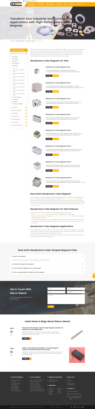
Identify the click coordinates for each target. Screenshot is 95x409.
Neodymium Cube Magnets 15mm (58, 162)
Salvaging (51, 391)
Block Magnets (15, 59)
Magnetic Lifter (52, 381)
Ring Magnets (15, 61)
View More (49, 75)
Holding (50, 393)
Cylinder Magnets (16, 63)
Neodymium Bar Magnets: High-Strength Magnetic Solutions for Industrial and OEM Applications (42, 329)
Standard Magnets (31, 4)
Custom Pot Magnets (34, 383)
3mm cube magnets (56, 216)
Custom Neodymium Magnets (36, 380)
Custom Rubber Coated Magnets (37, 389)
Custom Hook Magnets (35, 384)
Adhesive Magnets (15, 119)
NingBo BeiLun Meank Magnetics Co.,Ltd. (24, 407)
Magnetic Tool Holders (53, 380)
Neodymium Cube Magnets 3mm (58, 67)
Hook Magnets (14, 113)
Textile (58, 391)
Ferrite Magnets (15, 122)
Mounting (59, 390)
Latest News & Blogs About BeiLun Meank (47, 321)
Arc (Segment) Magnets (17, 104)
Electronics (59, 388)
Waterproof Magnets (16, 110)
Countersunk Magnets (16, 97)
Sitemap (53, 407)
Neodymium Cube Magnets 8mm (58, 114)
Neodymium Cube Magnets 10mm (58, 130)
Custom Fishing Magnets (35, 386)
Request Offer (55, 75)
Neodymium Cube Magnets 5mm (58, 83)
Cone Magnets (15, 99)
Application (59, 4)
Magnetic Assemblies (50, 4)
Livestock (51, 394)
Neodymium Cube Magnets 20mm (58, 178)
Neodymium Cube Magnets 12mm (58, 146)
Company (65, 4)
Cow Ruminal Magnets (16, 125)
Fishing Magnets (15, 116)
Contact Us (79, 4)
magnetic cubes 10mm (67, 216)
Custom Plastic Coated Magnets (37, 391)
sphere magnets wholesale (39, 214)
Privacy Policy (59, 407)
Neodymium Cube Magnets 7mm (58, 99)
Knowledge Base (71, 384)
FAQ (68, 381)
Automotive (51, 390)
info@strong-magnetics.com (30, 1)
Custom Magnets (40, 4)
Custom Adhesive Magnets (36, 387)
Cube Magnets (39, 41)
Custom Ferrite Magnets (35, 381)
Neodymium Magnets (30, 41)
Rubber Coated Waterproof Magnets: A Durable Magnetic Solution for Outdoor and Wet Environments (40, 349)
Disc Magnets (15, 57)
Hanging (59, 393)
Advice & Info (72, 4)
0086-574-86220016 (15, 1)
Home (13, 41)
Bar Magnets (14, 101)
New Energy (51, 388)
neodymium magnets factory (69, 199)
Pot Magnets (14, 107)
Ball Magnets (15, 65)
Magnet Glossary (71, 383)
